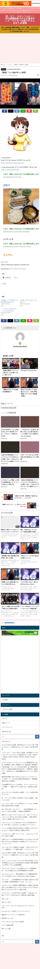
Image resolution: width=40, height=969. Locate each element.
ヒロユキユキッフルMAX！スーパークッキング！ (16, 911)
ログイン (4, 718)
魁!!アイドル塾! (6, 928)
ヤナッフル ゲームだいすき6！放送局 (13, 921)
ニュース (3, 69)
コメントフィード (7, 727)
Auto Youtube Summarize (17, 269)
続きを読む (4, 262)
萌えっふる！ (5, 898)
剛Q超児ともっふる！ (8, 918)
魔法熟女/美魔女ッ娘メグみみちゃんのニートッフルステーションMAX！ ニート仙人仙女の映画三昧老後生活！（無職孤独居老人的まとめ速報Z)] (19, 779)
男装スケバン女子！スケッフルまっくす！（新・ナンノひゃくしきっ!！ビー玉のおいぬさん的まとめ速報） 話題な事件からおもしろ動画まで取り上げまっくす (20, 817)
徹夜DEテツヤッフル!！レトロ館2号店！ (13, 914)
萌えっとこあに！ (7, 902)
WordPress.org (6, 731)
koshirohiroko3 (20, 346)
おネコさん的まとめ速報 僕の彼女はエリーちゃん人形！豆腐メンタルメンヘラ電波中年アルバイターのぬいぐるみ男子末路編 (20, 747)
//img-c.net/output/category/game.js (12, 163)
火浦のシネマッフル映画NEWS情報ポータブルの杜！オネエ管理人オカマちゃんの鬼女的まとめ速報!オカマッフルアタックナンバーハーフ (20, 841)
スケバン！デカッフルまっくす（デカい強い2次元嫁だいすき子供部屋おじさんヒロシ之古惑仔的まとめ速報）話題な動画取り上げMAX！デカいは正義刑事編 (20, 863)
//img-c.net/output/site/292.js (10, 169)
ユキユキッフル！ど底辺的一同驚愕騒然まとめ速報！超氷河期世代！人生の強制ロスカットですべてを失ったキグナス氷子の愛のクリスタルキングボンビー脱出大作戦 (20, 887)
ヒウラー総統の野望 (7, 925)
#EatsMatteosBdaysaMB (14, 69)
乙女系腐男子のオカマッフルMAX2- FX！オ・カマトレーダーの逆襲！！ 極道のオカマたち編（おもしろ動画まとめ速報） (19, 786)
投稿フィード (6, 722)
